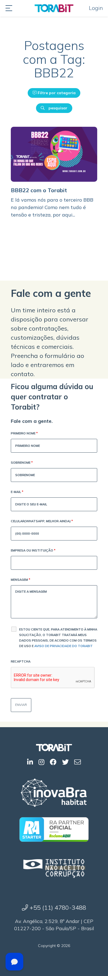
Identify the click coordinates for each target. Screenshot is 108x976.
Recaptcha (20, 661)
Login (96, 7)
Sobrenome (22, 463)
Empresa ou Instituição (33, 550)
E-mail (17, 492)
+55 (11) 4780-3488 (57, 907)
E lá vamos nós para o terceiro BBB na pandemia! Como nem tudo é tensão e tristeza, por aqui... (52, 207)
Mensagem (20, 580)
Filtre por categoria (56, 92)
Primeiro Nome (24, 433)
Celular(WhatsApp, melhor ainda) (42, 521)
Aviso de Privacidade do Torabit (63, 646)
